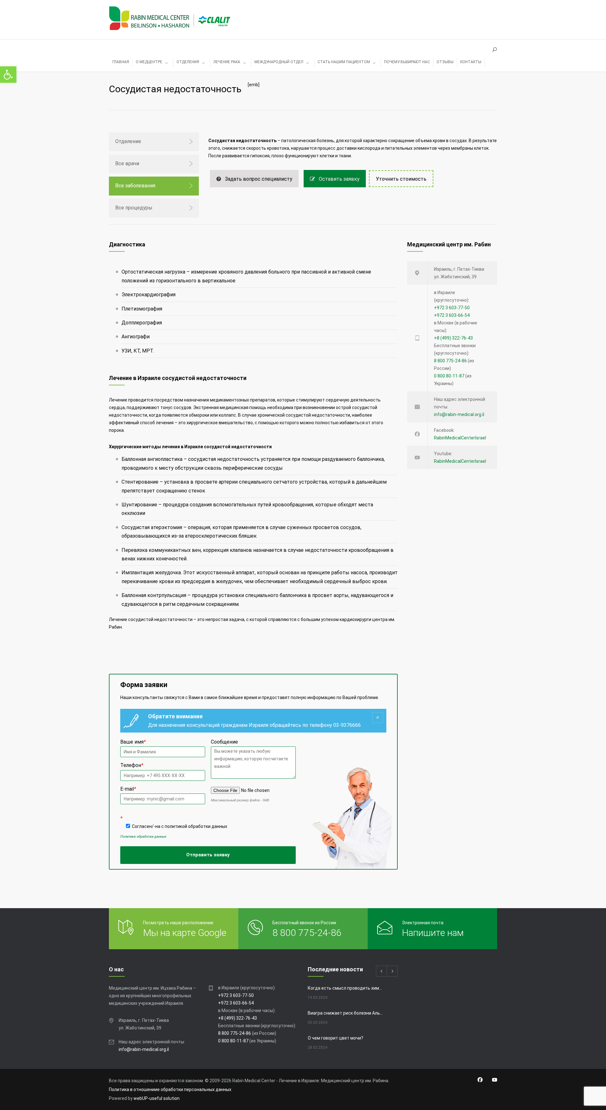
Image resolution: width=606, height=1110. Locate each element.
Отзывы (445, 62)
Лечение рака (226, 62)
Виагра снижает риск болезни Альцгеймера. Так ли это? (346, 1013)
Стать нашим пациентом (344, 62)
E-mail (128, 789)
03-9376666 (347, 725)
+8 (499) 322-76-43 (453, 338)
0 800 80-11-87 (449, 375)
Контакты (470, 62)
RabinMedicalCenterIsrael (460, 437)
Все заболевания (135, 186)
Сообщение (224, 742)
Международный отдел (278, 62)
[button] (8, 74)
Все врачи (127, 163)
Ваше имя (133, 742)
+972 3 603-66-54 (452, 315)
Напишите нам (433, 932)
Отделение (128, 141)
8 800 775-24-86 (450, 360)
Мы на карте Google (184, 932)
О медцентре (149, 62)
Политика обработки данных (143, 837)
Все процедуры (133, 208)
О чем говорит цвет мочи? (335, 1038)
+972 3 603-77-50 (452, 307)
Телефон (131, 765)
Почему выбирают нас (407, 62)
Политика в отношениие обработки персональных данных (170, 1089)
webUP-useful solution (157, 1098)
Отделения (187, 62)
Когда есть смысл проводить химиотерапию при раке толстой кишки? (346, 988)
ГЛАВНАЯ (120, 62)
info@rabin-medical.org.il (459, 414)
